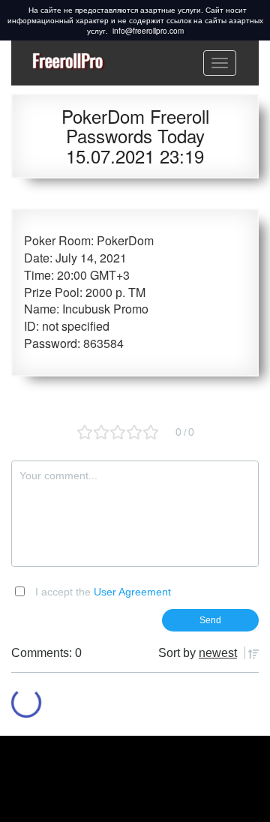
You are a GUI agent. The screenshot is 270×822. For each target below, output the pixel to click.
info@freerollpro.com (148, 31)
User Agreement (132, 592)
